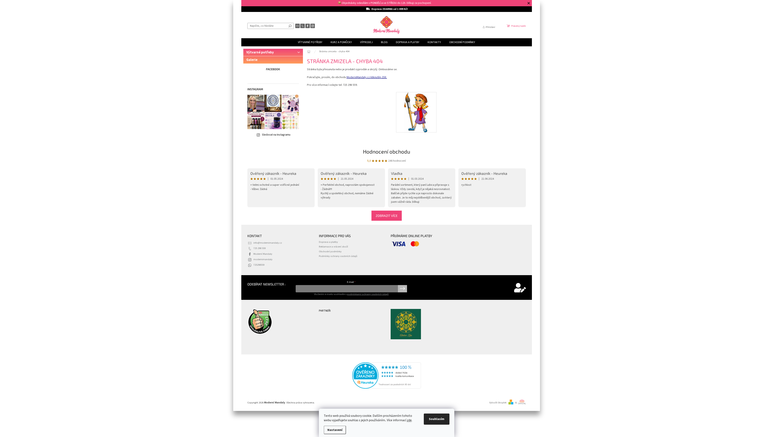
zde (409, 420)
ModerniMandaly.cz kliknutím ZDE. (367, 77)
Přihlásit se (402, 288)
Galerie (251, 59)
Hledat (290, 26)
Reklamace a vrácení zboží (333, 246)
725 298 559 (259, 248)
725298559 (258, 265)
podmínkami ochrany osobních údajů (368, 294)
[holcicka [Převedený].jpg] (416, 112)
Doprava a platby (328, 242)
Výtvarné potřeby (260, 52)
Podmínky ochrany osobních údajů (338, 256)
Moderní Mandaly (262, 254)
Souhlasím (436, 419)
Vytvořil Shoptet (497, 402)
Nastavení (334, 430)
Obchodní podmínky (330, 251)
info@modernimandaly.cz (267, 243)
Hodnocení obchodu (386, 151)
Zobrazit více (387, 215)
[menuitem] (310, 42)
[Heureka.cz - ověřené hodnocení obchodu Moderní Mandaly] (386, 375)
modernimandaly (262, 259)
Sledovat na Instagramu (276, 135)
